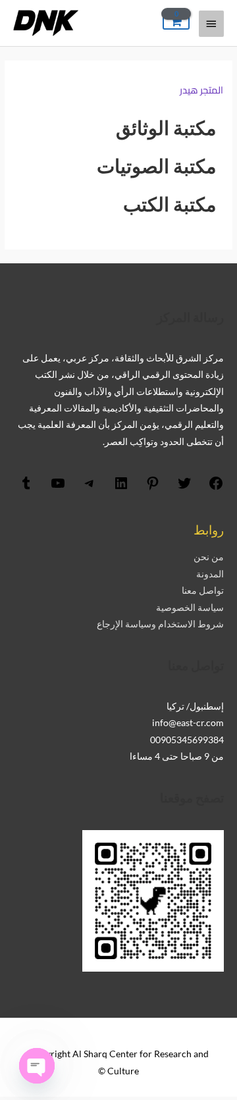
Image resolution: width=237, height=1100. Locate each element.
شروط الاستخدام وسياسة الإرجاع (160, 623)
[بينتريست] (153, 487)
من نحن (209, 556)
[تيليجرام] (89, 487)
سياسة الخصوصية (190, 607)
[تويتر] (184, 487)
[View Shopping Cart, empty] (176, 22)
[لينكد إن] (121, 487)
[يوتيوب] (58, 487)
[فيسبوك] (216, 487)
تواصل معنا (203, 590)
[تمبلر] (26, 487)
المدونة (210, 573)
